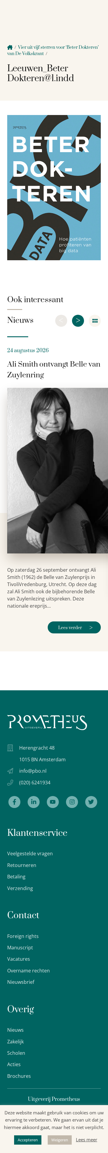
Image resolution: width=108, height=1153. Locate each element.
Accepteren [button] (28, 1140)
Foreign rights (23, 936)
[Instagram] (72, 802)
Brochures (19, 1076)
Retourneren (21, 865)
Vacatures (18, 959)
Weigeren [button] (59, 1140)
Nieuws (15, 1030)
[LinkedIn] (34, 802)
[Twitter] (91, 802)
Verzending (20, 888)
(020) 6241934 (34, 782)
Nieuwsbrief (20, 982)
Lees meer (86, 1140)
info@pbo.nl (32, 771)
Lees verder (75, 628)
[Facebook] (14, 802)
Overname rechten (28, 970)
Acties (14, 1064)
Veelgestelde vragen (30, 853)
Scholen (16, 1053)
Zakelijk (15, 1041)
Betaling (16, 876)
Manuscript (20, 947)
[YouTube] (53, 802)
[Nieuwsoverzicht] (95, 321)
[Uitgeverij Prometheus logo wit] (47, 722)
